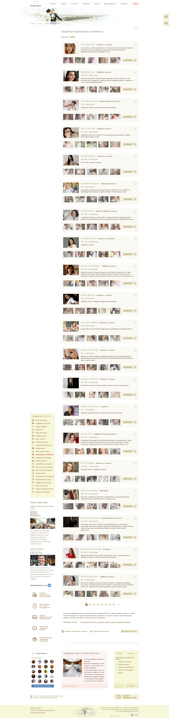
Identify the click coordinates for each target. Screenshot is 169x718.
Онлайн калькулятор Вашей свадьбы (45, 594)
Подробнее (128, 60)
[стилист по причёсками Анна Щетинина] (68, 254)
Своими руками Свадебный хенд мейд (45, 639)
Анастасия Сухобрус (90, 518)
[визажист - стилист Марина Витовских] (68, 367)
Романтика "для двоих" (126, 670)
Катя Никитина (87, 211)
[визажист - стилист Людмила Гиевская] (68, 395)
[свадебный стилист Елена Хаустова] (68, 144)
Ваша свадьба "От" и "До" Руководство (44, 606)
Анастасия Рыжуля (89, 322)
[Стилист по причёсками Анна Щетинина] (71, 242)
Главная (52, 4)
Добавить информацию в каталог (76, 631)
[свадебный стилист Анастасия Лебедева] (68, 283)
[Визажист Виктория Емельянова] (71, 553)
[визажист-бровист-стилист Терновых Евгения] (68, 117)
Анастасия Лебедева (90, 266)
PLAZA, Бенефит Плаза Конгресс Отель (42, 507)
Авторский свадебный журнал (43, 628)
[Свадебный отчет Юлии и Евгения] (72, 668)
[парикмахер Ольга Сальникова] (68, 506)
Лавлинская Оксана (90, 406)
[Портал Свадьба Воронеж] (35, 4)
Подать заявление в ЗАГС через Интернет (45, 617)
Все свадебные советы (69, 686)
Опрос (119, 653)
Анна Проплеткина (89, 576)
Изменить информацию (101, 631)
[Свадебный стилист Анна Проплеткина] (71, 580)
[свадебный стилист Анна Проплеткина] (68, 594)
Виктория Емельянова (91, 549)
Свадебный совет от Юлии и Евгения (81, 653)
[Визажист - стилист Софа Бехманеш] (71, 160)
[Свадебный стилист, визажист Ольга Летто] (71, 438)
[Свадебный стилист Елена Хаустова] (71, 132)
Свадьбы (86, 4)
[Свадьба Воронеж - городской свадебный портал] (134, 716)
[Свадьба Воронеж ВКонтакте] (49, 585)
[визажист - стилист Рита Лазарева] (68, 479)
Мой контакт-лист (131, 631)
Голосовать (130, 686)
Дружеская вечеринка (125, 667)
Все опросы (131, 653)
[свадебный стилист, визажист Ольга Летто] (68, 451)
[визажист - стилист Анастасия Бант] (68, 60)
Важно (64, 4)
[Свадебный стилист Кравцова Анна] (71, 76)
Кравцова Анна (88, 72)
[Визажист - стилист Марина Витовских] (71, 354)
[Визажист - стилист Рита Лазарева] (71, 467)
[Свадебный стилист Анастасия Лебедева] (71, 270)
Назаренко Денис (37, 549)
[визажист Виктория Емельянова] (68, 565)
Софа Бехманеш (88, 156)
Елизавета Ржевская (90, 183)
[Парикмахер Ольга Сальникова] (71, 494)
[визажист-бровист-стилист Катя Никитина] (68, 227)
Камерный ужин (123, 664)
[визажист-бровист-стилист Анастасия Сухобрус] (68, 537)
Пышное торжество (125, 661)
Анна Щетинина (88, 238)
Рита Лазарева (87, 463)
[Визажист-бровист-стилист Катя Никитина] (71, 215)
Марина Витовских (89, 350)
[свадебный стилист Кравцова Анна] (68, 89)
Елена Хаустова (88, 128)
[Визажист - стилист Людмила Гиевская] (71, 383)
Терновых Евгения (89, 101)
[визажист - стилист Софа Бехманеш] (68, 172)
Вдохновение (110, 4)
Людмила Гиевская (89, 379)
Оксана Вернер (88, 295)
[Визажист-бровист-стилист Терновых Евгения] (71, 105)
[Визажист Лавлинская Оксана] (71, 410)
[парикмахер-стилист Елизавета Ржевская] (68, 199)
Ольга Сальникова (89, 490)
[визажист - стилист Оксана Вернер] (68, 311)
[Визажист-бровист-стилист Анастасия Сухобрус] (71, 522)
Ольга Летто (86, 434)
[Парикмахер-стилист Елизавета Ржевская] (71, 187)
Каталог (74, 4)
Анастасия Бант (88, 44)
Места (97, 4)
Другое (120, 672)
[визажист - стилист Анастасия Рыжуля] (68, 338)
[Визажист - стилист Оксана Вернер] (71, 299)
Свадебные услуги (41, 416)
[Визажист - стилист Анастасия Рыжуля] (71, 326)
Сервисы (124, 4)
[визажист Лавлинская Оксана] (68, 422)
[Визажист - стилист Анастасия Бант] (71, 48)
